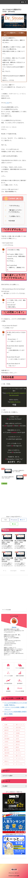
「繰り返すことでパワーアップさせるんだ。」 (15, 211)
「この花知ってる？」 (14, 216)
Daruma (14, 627)
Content (12, 198)
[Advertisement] (14, 500)
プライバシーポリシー (14, 873)
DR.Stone (5, 483)
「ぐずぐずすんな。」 (14, 206)
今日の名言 (11, 221)
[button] (25, 609)
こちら (7, 103)
